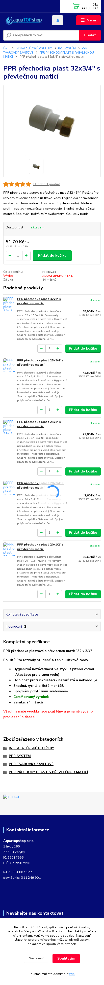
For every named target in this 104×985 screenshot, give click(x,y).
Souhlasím (66, 958)
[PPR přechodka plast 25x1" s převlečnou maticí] (9, 427)
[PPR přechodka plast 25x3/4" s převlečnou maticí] (9, 365)
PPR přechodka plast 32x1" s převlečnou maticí (39, 301)
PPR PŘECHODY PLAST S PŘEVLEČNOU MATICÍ (48, 772)
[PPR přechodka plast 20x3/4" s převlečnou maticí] (9, 488)
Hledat (90, 35)
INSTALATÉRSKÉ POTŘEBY (34, 48)
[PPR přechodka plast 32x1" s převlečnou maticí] (9, 304)
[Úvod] (23, 20)
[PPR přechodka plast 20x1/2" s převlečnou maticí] (9, 549)
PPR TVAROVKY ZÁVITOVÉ (31, 764)
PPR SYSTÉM (67, 48)
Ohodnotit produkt (46, 184)
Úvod (6, 48)
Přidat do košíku (52, 255)
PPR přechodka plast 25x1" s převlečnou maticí (39, 424)
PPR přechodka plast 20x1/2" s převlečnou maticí (40, 546)
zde (72, 974)
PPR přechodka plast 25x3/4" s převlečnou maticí (40, 362)
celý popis (81, 214)
